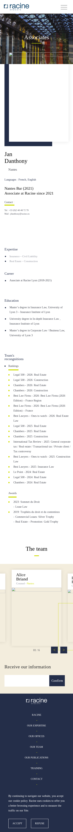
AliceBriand (22, 576)
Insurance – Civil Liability (24, 256)
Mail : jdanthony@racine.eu (17, 214)
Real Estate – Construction (24, 261)
